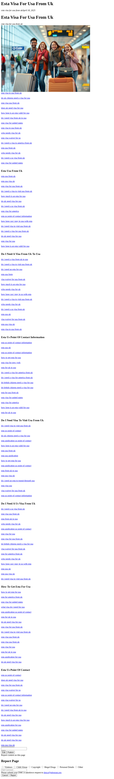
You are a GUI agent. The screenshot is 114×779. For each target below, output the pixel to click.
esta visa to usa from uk (11, 93)
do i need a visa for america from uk (17, 372)
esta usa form (7, 274)
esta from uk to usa (9, 470)
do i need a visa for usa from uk (15, 231)
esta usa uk (6, 314)
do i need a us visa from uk (13, 158)
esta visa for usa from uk (12, 186)
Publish (11, 752)
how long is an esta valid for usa (15, 113)
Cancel (5, 775)
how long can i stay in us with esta (16, 294)
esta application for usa (11, 657)
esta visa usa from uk (10, 103)
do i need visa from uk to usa (13, 118)
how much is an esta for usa (13, 196)
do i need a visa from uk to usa (14, 259)
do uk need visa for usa (11, 201)
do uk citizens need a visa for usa (15, 98)
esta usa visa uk (8, 181)
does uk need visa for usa (12, 108)
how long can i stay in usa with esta (16, 221)
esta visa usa (6, 485)
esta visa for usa (8, 241)
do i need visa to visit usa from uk (16, 226)
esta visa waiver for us (11, 138)
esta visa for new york (10, 362)
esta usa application (9, 455)
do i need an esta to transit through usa (18, 480)
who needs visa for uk (10, 133)
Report (13, 775)
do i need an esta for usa (11, 269)
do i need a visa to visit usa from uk (16, 191)
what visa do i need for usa (13, 607)
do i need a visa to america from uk (16, 143)
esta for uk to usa (8, 367)
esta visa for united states (12, 123)
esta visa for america (10, 211)
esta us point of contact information (16, 216)
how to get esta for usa (11, 357)
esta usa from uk (8, 148)
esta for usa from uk (9, 392)
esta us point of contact (11, 431)
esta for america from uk (11, 554)
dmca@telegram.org (52, 772)
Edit (3, 752)
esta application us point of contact (16, 441)
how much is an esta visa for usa (15, 720)
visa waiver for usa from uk (13, 279)
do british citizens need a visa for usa (17, 382)
